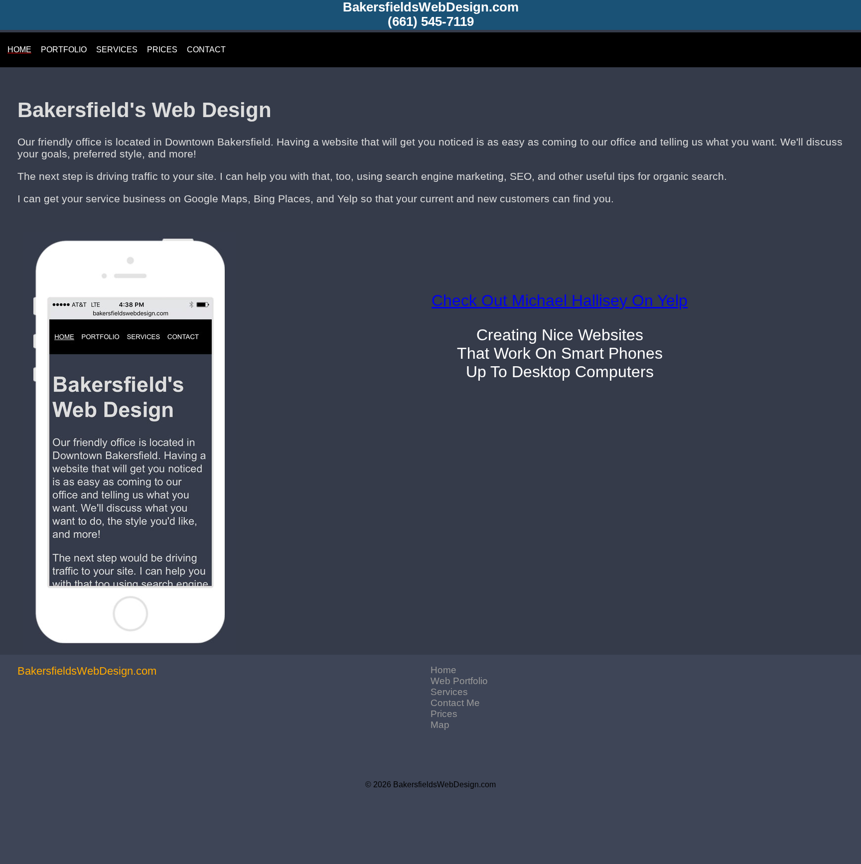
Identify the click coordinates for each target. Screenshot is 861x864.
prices (162, 49)
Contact (206, 49)
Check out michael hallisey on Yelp (559, 300)
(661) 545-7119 (431, 21)
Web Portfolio (459, 681)
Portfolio (64, 49)
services (117, 49)
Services (449, 692)
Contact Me (455, 703)
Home (443, 670)
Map (439, 725)
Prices (443, 714)
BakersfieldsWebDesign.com (431, 7)
